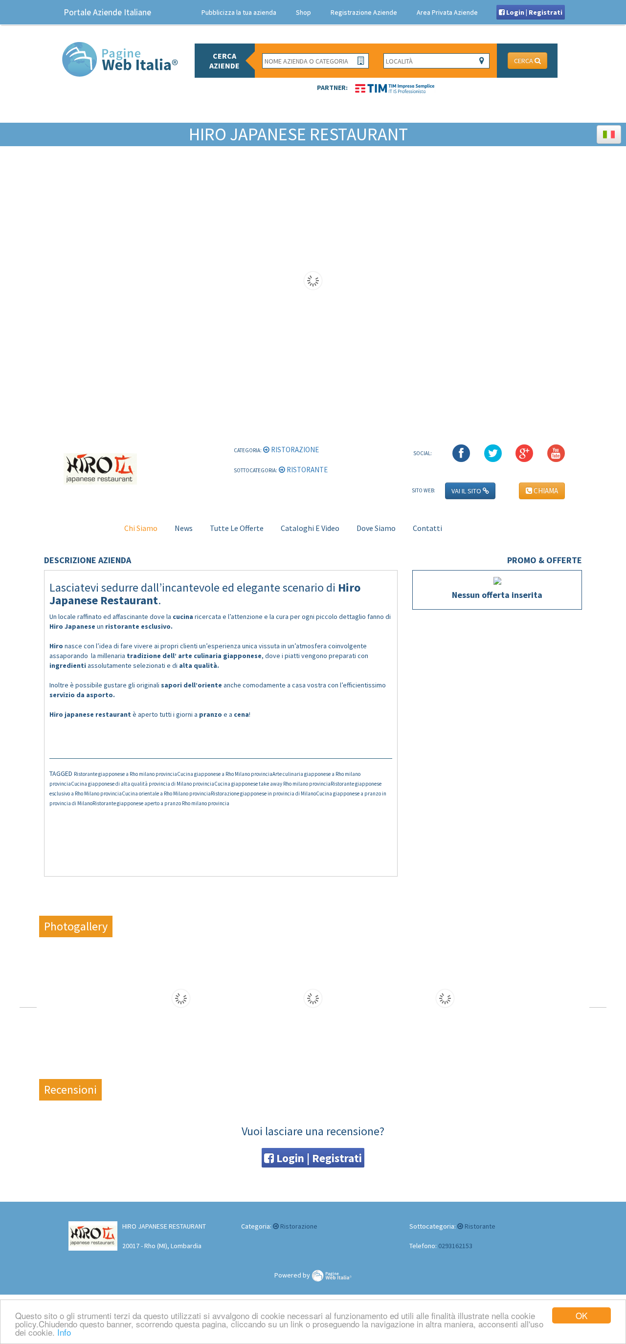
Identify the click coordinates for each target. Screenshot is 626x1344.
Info (64, 1332)
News (184, 528)
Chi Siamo (140, 528)
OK (581, 1315)
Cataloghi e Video (310, 528)
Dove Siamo (376, 528)
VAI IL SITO (467, 490)
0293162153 (455, 1245)
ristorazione (294, 449)
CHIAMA (545, 490)
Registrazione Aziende (364, 12)
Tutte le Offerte (237, 528)
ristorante (306, 469)
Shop (303, 12)
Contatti (427, 528)
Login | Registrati (533, 12)
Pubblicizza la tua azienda (238, 12)
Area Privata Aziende (447, 12)
